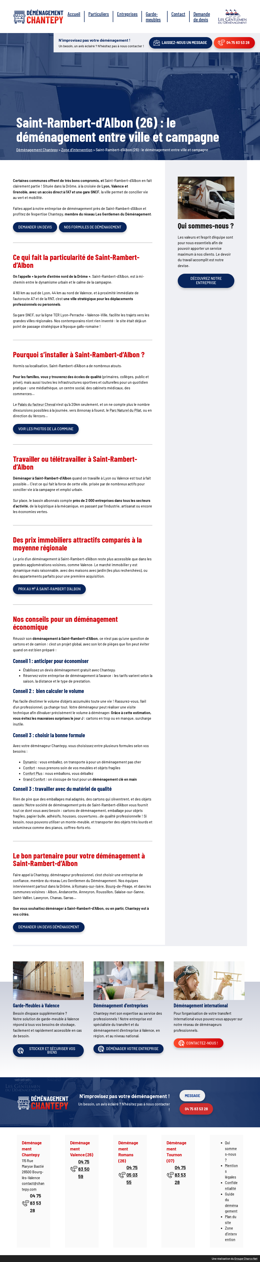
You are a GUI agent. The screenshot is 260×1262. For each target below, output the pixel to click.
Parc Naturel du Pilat (125, 410)
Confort (29, 768)
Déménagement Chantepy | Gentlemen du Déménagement (38, 16)
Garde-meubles (153, 16)
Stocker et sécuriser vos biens (52, 1050)
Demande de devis (201, 16)
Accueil (74, 14)
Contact (178, 14)
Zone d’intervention (231, 1234)
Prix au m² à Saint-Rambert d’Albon (49, 589)
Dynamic (30, 762)
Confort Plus (32, 773)
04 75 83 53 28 (238, 42)
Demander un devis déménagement (48, 927)
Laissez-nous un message (184, 42)
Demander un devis (35, 227)
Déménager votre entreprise (132, 1048)
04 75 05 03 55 (132, 1175)
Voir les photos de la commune (45, 429)
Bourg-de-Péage (119, 886)
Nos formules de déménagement (92, 227)
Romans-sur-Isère (89, 886)
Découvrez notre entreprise (206, 280)
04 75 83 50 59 (83, 1169)
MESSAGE (192, 1096)
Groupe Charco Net (245, 1258)
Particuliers (98, 14)
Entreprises (127, 14)
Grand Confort (34, 779)
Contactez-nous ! (202, 1043)
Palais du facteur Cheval (36, 404)
